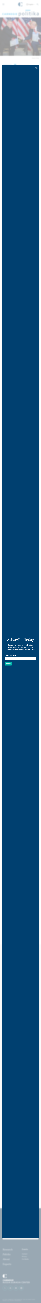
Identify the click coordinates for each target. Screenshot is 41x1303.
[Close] (36, 67)
